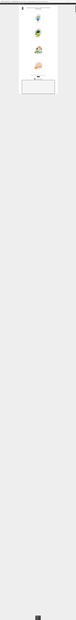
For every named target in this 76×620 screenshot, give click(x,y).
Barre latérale (15, 3)
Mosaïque (10, 3)
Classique (1, 3)
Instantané (18, 3)
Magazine (7, 3)
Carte (4, 3)
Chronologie (22, 3)
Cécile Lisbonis (44, 75)
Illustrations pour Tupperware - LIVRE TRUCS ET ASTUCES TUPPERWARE (38, 8)
